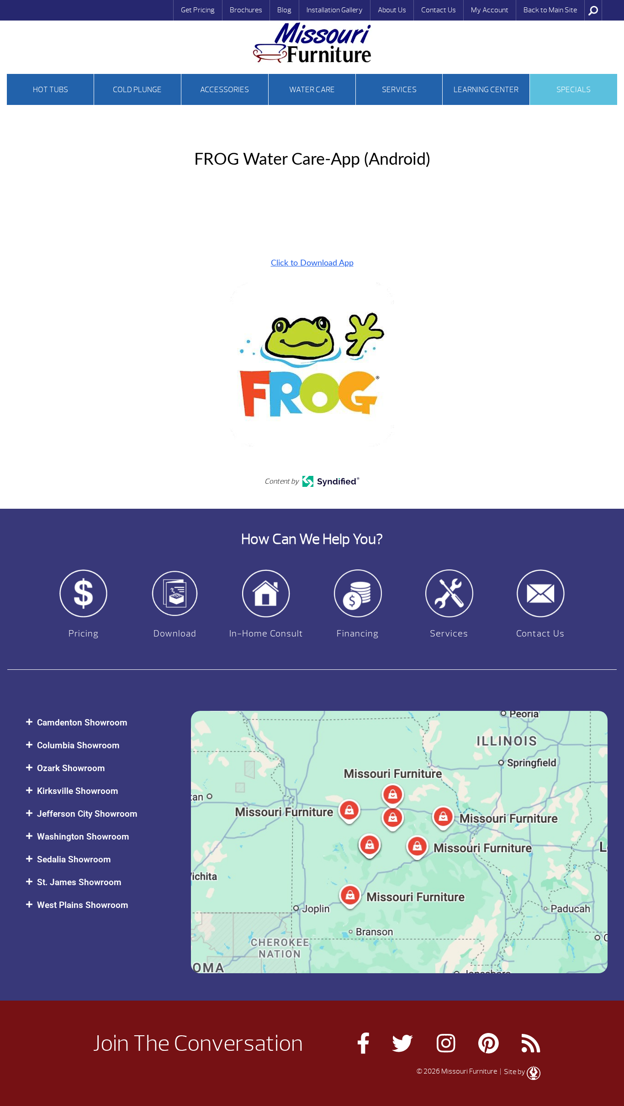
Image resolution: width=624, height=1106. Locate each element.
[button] (99, 722)
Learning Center (486, 89)
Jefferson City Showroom (87, 814)
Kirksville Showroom (77, 791)
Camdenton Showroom (82, 722)
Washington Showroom (83, 836)
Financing (358, 633)
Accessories (224, 89)
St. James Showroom (79, 882)
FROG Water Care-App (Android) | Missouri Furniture (312, 43)
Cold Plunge (137, 89)
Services (399, 89)
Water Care (312, 89)
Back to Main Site (550, 10)
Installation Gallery (335, 10)
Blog (284, 10)
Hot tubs (50, 89)
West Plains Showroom (82, 905)
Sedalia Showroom (74, 859)
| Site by (512, 1071)
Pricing (84, 633)
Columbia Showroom (78, 745)
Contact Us (438, 10)
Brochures (246, 10)
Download (174, 633)
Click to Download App (312, 263)
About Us (392, 10)
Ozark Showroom (71, 768)
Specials (573, 89)
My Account (489, 10)
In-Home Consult (266, 633)
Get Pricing (198, 10)
